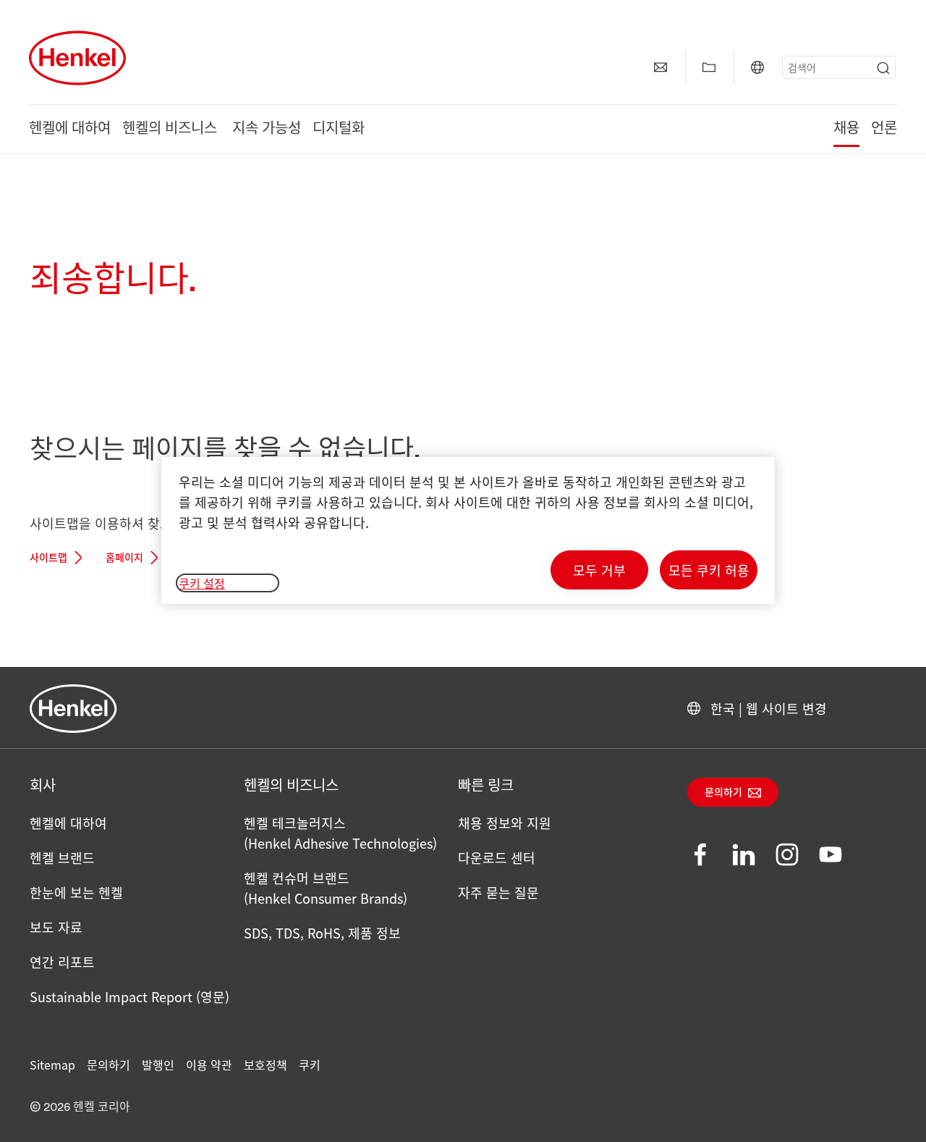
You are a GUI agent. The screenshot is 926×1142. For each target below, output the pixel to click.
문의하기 (723, 793)
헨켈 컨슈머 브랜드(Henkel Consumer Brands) (325, 887)
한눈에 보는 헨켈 (76, 892)
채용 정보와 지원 (504, 822)
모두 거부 (599, 569)
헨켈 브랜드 (62, 857)
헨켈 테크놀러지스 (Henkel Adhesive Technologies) (340, 832)
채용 (846, 128)
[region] (468, 530)
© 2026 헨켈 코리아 (80, 1107)
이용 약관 (209, 1064)
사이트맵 (48, 558)
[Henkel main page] (77, 58)
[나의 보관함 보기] (709, 67)
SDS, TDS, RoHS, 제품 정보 (322, 932)
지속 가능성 (266, 128)
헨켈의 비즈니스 (171, 128)
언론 (884, 128)
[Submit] (883, 68)
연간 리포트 (62, 961)
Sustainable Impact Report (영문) (129, 996)
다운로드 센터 (496, 857)
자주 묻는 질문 (498, 892)
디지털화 (339, 128)
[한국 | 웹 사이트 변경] (757, 67)
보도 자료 (56, 927)
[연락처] (660, 67)
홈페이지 (124, 558)
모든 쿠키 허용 (708, 569)
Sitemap (52, 1064)
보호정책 (265, 1064)
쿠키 (309, 1064)
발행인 (158, 1064)
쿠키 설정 (202, 582)
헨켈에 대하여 (70, 128)
